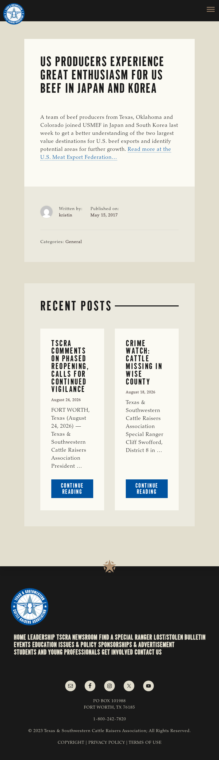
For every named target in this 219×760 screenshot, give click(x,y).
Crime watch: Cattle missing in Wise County (144, 362)
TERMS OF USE (145, 743)
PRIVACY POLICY (106, 743)
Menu (207, 9)
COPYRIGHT (71, 743)
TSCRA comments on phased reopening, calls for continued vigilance (70, 366)
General (73, 242)
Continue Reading (77, 490)
